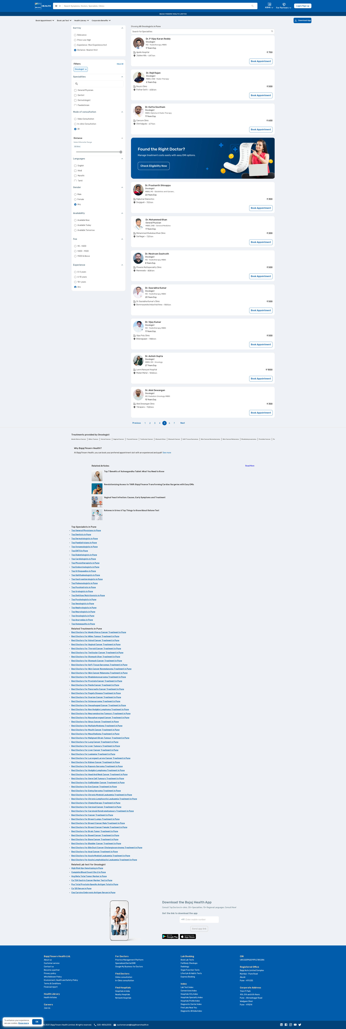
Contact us (49, 966)
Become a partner (52, 970)
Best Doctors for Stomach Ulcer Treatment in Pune (95, 657)
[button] (282, 1025)
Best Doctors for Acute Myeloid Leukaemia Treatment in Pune (100, 856)
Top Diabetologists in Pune (84, 555)
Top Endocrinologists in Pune (85, 567)
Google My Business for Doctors (129, 966)
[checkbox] (75, 90)
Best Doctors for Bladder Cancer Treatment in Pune (96, 843)
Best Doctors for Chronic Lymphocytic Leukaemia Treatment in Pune (104, 799)
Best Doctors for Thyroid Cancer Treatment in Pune (96, 648)
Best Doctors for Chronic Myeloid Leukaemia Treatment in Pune (101, 795)
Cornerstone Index (189, 991)
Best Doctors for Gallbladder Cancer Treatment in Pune (97, 782)
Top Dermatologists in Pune (84, 539)
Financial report (51, 987)
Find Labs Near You (189, 1008)
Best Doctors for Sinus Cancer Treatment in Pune (95, 722)
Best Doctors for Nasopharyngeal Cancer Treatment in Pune (100, 718)
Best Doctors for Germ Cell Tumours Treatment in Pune (97, 778)
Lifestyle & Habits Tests (191, 973)
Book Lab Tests (187, 960)
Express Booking (188, 977)
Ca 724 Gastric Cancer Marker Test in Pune (91, 880)
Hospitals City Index (189, 994)
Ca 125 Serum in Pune (81, 888)
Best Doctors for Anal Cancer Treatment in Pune (94, 852)
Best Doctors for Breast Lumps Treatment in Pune (95, 819)
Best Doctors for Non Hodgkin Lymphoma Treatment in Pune (100, 709)
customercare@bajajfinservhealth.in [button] (133, 1025)
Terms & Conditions (52, 983)
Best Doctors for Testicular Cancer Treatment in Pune (97, 653)
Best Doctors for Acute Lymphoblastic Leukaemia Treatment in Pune (104, 860)
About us (48, 960)
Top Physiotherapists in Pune (85, 563)
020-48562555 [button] (104, 1025)
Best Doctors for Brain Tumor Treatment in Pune (94, 831)
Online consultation (123, 977)
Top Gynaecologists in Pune (84, 547)
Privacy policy (50, 973)
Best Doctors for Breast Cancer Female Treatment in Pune (99, 827)
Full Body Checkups (189, 963)
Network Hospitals (123, 998)
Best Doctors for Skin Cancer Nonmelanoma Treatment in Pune (101, 669)
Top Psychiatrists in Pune (83, 587)
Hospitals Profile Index (190, 1001)
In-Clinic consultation (124, 980)
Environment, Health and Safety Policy (61, 980)
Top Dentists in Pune (81, 534)
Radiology (185, 966)
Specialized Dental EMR (125, 963)
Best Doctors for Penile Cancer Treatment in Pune (95, 685)
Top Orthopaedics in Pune (83, 571)
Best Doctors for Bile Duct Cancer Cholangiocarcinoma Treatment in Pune (106, 847)
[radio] (75, 35)
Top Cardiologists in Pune (83, 559)
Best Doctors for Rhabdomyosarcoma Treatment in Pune (98, 677)
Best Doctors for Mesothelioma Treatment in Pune (95, 734)
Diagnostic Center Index (191, 1004)
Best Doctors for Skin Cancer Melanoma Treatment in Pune (99, 673)
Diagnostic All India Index (191, 1011)
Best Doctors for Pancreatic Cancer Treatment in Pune (97, 689)
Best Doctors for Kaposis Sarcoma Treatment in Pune (97, 766)
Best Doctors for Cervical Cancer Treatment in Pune (96, 807)
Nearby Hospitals (122, 994)
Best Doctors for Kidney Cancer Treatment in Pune (95, 762)
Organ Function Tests (190, 970)
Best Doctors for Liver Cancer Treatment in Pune (94, 750)
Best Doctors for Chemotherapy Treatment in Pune (95, 803)
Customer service (51, 963)
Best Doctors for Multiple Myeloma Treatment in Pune (96, 726)
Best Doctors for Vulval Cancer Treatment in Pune (95, 640)
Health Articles (50, 997)
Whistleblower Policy (53, 977)
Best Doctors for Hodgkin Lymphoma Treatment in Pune (98, 770)
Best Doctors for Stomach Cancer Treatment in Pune (96, 661)
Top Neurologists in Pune (83, 612)
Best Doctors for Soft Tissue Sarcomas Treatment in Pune (99, 665)
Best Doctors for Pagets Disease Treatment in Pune (96, 693)
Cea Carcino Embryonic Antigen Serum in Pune (93, 892)
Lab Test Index (187, 987)
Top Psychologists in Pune (83, 599)
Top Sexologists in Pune (82, 604)
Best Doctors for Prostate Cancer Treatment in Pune (96, 681)
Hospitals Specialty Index (192, 997)
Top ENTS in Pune (79, 551)
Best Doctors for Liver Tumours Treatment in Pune (95, 746)
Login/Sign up (302, 6)
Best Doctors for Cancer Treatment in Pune (92, 815)
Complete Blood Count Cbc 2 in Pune (88, 872)
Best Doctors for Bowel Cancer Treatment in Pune (95, 835)
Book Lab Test (63, 20)
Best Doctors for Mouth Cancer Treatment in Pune (95, 730)
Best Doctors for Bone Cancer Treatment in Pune (94, 839)
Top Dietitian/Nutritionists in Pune (88, 595)
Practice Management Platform (129, 960)
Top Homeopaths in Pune (83, 624)
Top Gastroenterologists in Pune (87, 579)
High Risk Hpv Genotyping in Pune (87, 868)
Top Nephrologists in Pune (83, 608)
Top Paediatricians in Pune (84, 543)
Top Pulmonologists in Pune (84, 583)
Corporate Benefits (100, 20)
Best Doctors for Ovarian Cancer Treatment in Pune (96, 697)
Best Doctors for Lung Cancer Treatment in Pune (94, 742)
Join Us (47, 1008)
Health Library (80, 20)
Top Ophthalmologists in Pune (85, 575)
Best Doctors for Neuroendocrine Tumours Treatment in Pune (100, 713)
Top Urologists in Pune (82, 591)
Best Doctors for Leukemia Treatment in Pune (93, 754)
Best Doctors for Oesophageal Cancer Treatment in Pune (98, 705)
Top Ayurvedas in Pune (82, 620)
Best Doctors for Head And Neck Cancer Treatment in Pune (99, 774)
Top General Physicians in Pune (86, 530)
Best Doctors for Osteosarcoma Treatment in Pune (95, 701)
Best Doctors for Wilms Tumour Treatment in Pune (95, 636)
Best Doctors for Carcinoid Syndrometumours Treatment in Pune (102, 811)
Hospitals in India (122, 991)
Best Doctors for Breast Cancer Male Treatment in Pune (98, 823)
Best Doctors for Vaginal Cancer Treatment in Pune (95, 644)
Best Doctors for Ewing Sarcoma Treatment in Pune (96, 791)
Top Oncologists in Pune (82, 616)
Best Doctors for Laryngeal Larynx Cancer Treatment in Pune (100, 758)
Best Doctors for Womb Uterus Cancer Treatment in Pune (98, 632)
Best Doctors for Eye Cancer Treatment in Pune (94, 787)
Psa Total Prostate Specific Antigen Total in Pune (94, 884)
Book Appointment (44, 20)
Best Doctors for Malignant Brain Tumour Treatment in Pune (100, 738)
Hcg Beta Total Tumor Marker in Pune (89, 876)
